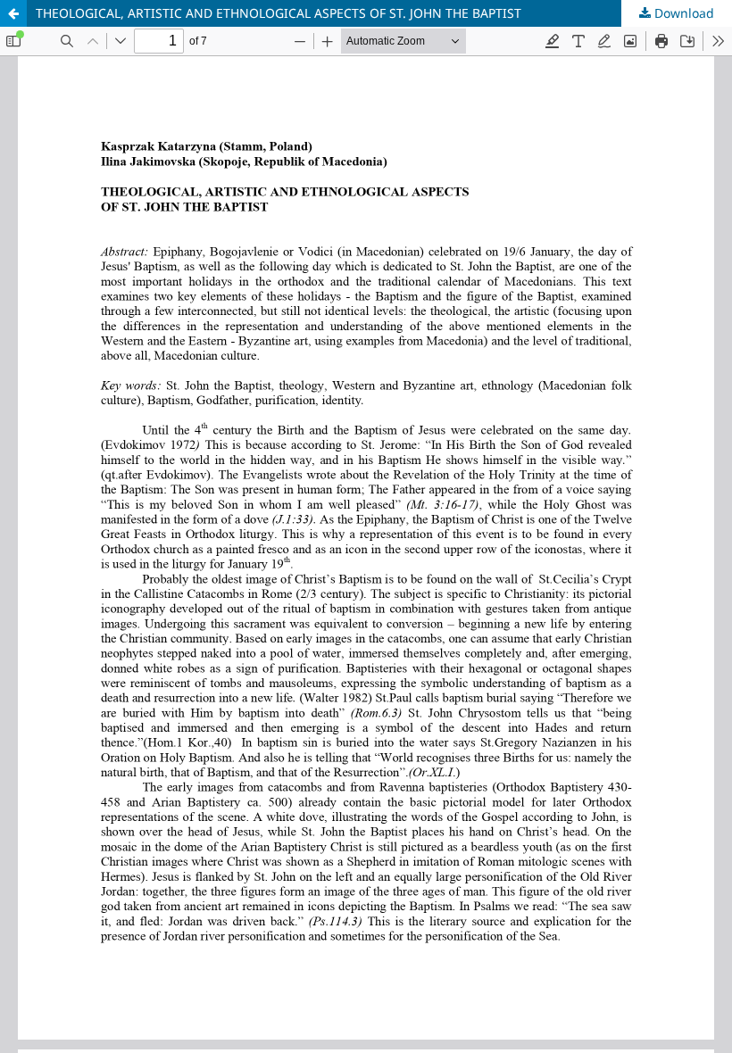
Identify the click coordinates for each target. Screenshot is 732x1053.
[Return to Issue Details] (13, 13)
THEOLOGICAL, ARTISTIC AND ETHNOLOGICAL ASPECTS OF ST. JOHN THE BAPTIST (278, 12)
